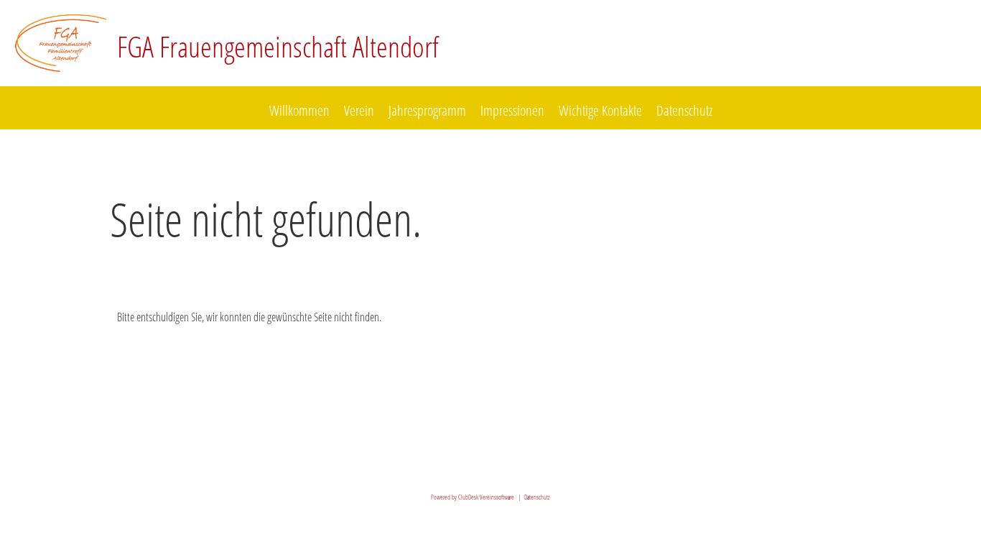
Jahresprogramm (427, 110)
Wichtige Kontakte (600, 110)
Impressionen (512, 110)
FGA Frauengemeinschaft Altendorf (278, 46)
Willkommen (299, 110)
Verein (359, 110)
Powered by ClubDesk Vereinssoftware (472, 497)
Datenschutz (684, 110)
